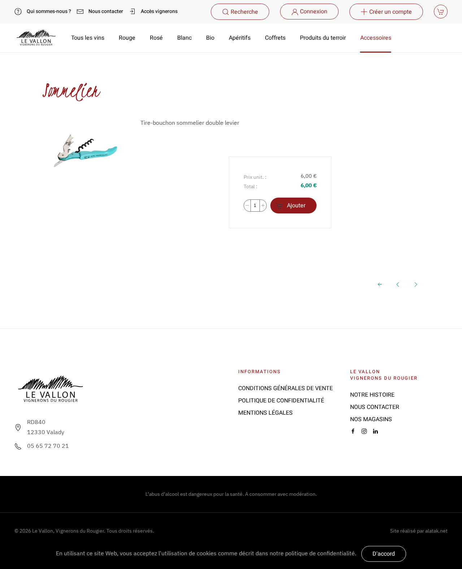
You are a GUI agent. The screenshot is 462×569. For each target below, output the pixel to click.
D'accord (383, 554)
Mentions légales (265, 413)
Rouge (127, 38)
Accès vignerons (159, 11)
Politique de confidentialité (281, 400)
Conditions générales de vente (285, 388)
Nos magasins (371, 419)
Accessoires (375, 38)
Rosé (156, 38)
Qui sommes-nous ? (49, 11)
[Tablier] (397, 283)
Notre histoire (372, 395)
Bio (210, 38)
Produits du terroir (323, 38)
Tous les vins (87, 38)
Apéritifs (239, 38)
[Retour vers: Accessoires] (379, 283)
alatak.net (436, 531)
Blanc (184, 38)
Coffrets (275, 38)
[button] (240, 12)
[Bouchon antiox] (415, 283)
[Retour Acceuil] (36, 37)
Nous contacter (105, 11)
